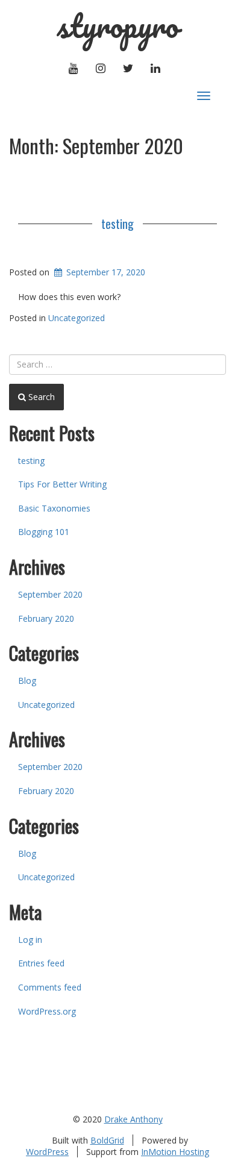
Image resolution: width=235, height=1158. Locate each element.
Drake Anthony (133, 1119)
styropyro (118, 25)
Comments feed (49, 987)
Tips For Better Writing (62, 484)
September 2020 (50, 594)
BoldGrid (107, 1140)
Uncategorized (76, 318)
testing (117, 223)
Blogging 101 (43, 531)
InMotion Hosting (175, 1151)
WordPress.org (47, 1011)
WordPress (47, 1151)
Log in (30, 939)
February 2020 (46, 618)
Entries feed (41, 963)
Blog (27, 680)
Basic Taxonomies (54, 508)
